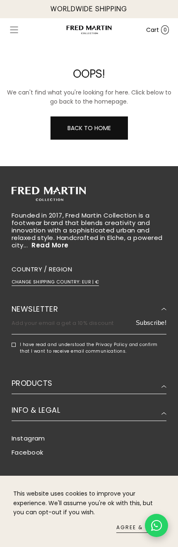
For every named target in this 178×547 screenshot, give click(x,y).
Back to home (89, 128)
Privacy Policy (111, 344)
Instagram (28, 438)
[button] (14, 30)
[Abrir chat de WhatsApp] (156, 525)
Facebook (27, 452)
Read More (49, 245)
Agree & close (140, 527)
